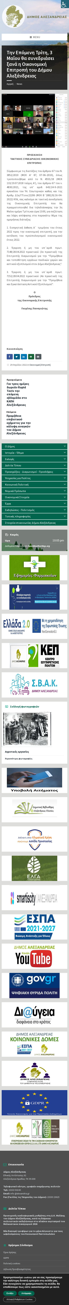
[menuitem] (34, 446)
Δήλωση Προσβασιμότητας (17, 1269)
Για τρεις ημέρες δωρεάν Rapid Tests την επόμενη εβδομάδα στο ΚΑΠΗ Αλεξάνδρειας (18, 394)
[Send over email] (31, 356)
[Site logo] (34, 27)
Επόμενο (11, 412)
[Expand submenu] (64, 446)
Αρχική (10, 83)
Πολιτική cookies (11, 1263)
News (19, 83)
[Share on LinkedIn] (24, 356)
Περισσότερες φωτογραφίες (18, 758)
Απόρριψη (26, 1293)
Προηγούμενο (14, 379)
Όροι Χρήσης (9, 1252)
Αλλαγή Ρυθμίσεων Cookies (19, 1299)
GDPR (6, 1257)
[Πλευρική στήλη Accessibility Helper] (65, 4)
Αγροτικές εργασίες (17, 751)
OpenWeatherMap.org (39, 545)
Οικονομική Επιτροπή (40, 364)
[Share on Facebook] (10, 356)
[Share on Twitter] (17, 356)
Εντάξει (10, 1293)
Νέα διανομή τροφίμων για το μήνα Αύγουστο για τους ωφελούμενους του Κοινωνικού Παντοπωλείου (33, 1232)
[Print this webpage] (38, 356)
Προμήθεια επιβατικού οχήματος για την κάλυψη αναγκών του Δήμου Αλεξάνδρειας (19, 424)
